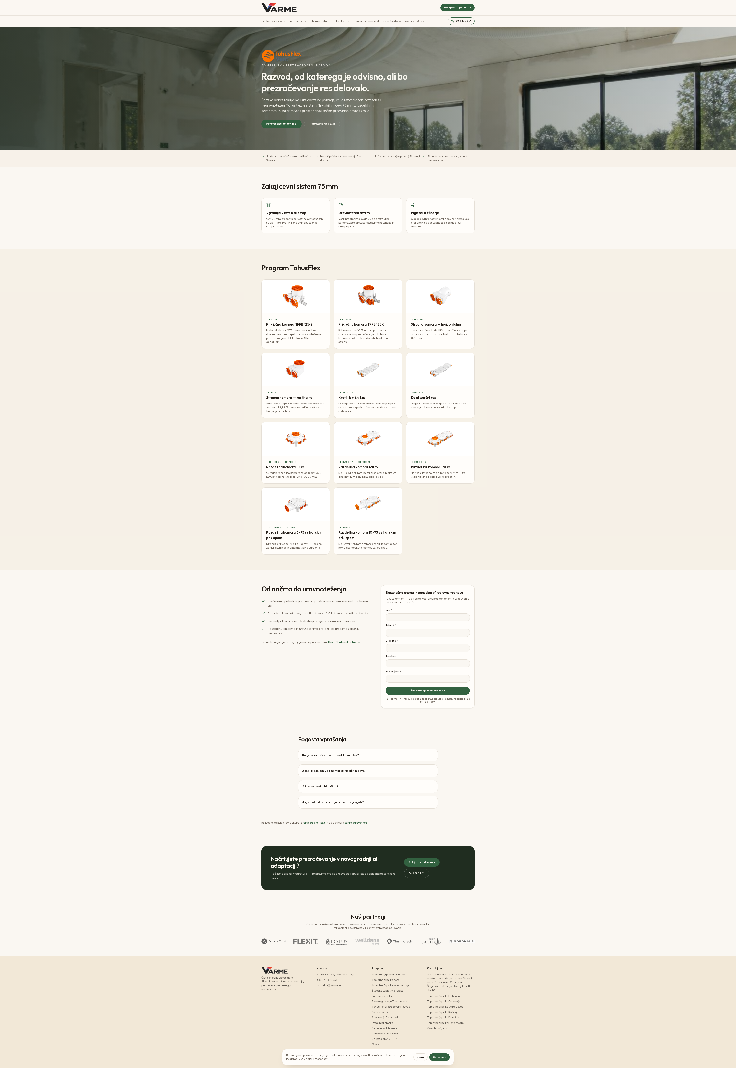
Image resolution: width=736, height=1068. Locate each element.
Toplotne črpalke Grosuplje (443, 1001)
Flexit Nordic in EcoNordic (344, 642)
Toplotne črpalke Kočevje (442, 1012)
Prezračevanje (297, 21)
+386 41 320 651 (327, 980)
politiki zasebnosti (317, 1059)
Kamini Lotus (320, 21)
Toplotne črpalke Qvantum (388, 974)
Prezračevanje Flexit (322, 124)
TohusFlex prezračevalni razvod (391, 1006)
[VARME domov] (279, 7)
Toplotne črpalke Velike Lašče (445, 1006)
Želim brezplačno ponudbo (428, 690)
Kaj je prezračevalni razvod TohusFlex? (330, 755)
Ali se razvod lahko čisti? (320, 786)
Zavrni (420, 1057)
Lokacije (409, 21)
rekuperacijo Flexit (314, 822)
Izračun (357, 21)
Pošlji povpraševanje (422, 862)
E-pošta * (392, 640)
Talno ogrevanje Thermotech (389, 1001)
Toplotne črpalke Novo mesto (445, 1023)
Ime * (389, 610)
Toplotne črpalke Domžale (443, 1017)
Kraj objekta (393, 671)
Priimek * (391, 625)
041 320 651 (463, 21)
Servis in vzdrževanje (384, 1028)
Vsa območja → (437, 1028)
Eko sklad (340, 21)
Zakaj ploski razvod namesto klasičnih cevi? (333, 771)
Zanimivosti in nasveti (385, 1033)
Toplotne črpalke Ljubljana (443, 996)
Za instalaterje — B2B (385, 1039)
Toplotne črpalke (271, 21)
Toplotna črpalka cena (386, 980)
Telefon (391, 656)
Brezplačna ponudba (457, 7)
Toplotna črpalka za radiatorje (390, 985)
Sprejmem (439, 1057)
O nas (420, 21)
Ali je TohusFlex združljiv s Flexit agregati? (333, 802)
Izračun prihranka (382, 1023)
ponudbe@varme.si (329, 985)
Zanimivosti (372, 21)
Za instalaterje (392, 21)
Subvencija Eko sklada (385, 1017)
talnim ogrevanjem (355, 822)
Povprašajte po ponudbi (281, 123)
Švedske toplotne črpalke (387, 990)
